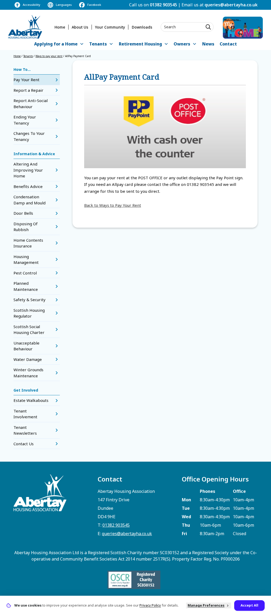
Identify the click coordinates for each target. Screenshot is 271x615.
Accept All (249, 605)
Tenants (98, 44)
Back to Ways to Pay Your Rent (112, 205)
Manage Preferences (206, 605)
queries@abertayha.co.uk (231, 5)
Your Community (110, 27)
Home (60, 27)
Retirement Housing (140, 44)
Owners (182, 44)
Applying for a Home (56, 44)
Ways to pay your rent (48, 56)
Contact (228, 44)
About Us (80, 27)
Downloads (142, 27)
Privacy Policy (150, 605)
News (208, 44)
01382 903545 (163, 5)
